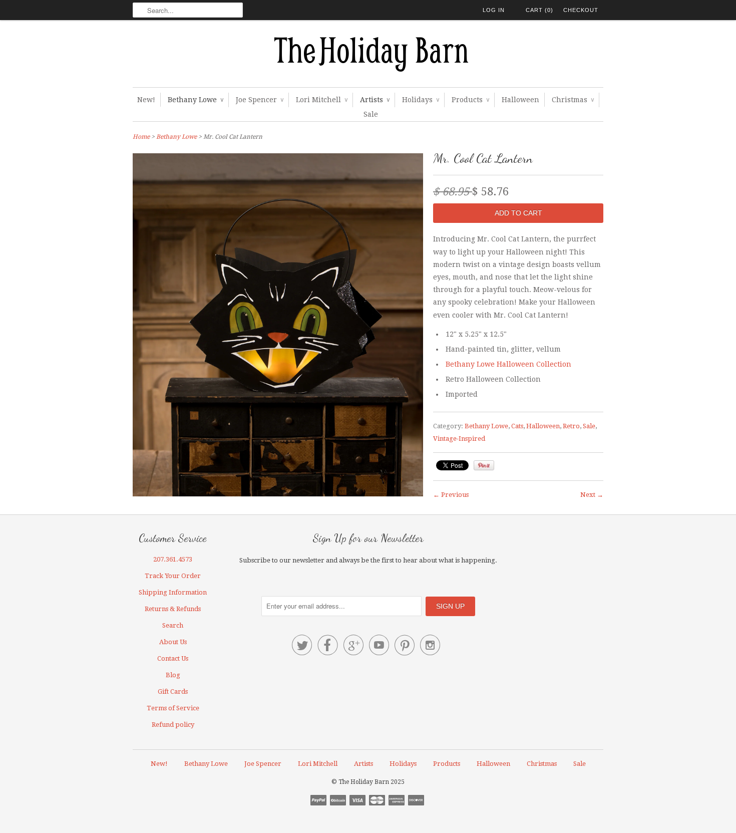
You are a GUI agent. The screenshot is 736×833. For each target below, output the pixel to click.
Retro (571, 426)
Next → (591, 494)
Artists (375, 100)
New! (146, 100)
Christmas (573, 100)
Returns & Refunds (173, 609)
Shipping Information (173, 592)
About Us (173, 642)
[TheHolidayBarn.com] (368, 56)
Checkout (580, 10)
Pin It (484, 465)
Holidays (420, 100)
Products (470, 100)
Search (172, 625)
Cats (517, 426)
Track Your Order (173, 576)
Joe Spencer (259, 100)
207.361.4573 (172, 559)
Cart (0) (539, 10)
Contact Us (172, 658)
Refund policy (173, 724)
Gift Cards (173, 691)
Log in (494, 10)
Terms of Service (173, 708)
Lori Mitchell (321, 100)
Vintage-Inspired (459, 438)
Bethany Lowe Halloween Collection (508, 364)
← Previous (451, 494)
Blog (173, 675)
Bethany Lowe (195, 100)
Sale (370, 114)
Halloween (520, 100)
